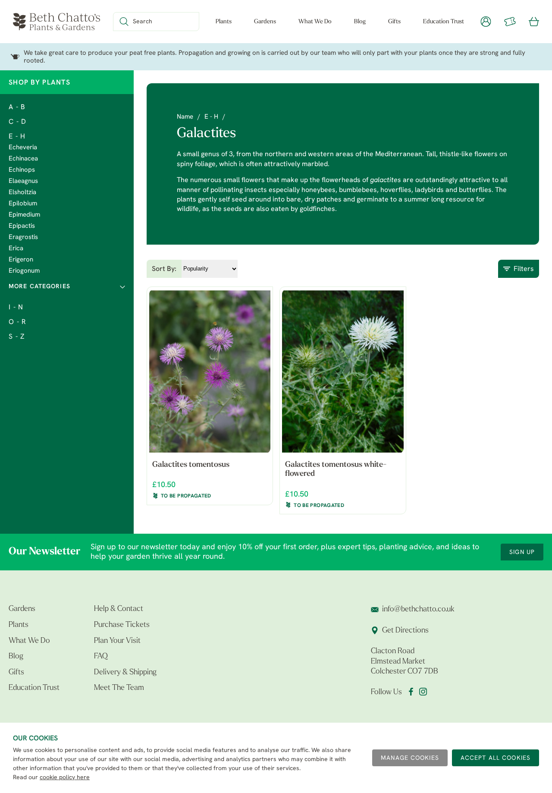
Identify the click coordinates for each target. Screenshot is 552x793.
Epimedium (24, 215)
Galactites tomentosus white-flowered (335, 469)
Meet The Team (119, 688)
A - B (17, 107)
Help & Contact (118, 609)
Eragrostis (23, 237)
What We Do (315, 22)
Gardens (265, 22)
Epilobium (23, 204)
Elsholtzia (22, 192)
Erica (16, 248)
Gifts (394, 22)
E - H (17, 136)
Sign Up (522, 552)
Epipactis (22, 226)
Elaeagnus (23, 181)
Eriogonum (24, 271)
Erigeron (21, 260)
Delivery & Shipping (125, 673)
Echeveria (23, 148)
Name (185, 117)
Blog (360, 22)
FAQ (101, 657)
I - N (16, 307)
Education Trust (443, 22)
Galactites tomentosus (190, 465)
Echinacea (23, 159)
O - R (17, 322)
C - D (17, 122)
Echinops (22, 170)
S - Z (17, 337)
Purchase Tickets (122, 625)
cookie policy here (65, 777)
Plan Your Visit (117, 641)
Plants (224, 22)
